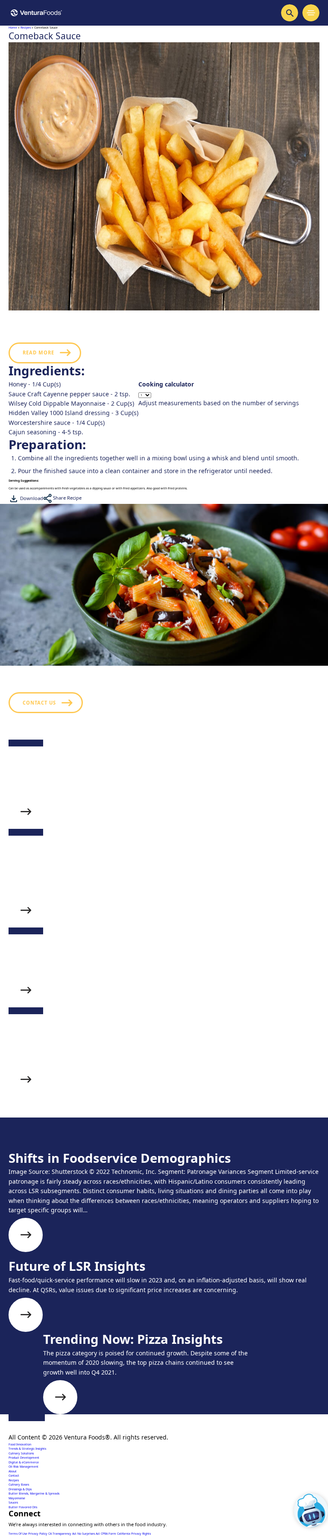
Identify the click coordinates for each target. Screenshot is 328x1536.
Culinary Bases (19, 1484)
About (13, 1471)
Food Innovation (20, 1444)
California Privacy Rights (134, 1534)
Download (31, 498)
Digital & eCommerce (24, 1462)
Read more (38, 352)
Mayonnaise (17, 1498)
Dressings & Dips (20, 1489)
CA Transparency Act (62, 1534)
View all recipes (47, 1150)
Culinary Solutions (21, 1453)
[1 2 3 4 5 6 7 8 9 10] (218, 395)
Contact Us (39, 702)
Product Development (24, 1458)
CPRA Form (109, 1534)
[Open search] (289, 12)
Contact (14, 1475)
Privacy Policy (38, 1534)
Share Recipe (67, 497)
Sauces (13, 1502)
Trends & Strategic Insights (27, 1449)
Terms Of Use (18, 1534)
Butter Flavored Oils (23, 1507)
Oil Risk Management (23, 1467)
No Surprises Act (89, 1534)
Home (13, 27)
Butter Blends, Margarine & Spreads (34, 1493)
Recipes (25, 27)
